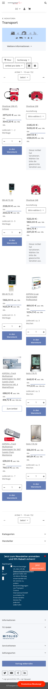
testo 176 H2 (31, 444)
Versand (27, 679)
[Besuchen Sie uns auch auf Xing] (18, 673)
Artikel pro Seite (12, 65)
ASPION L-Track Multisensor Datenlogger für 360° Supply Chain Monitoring (11, 449)
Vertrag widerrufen (24, 663)
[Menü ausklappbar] (3, 1)
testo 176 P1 (31, 373)
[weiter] (43, 77)
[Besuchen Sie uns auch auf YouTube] (11, 673)
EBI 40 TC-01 (7, 294)
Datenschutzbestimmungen (23, 571)
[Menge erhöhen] (20, 141)
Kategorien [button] (8, 534)
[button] (46, 3)
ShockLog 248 (32, 200)
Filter (8, 60)
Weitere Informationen (18, 46)
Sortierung (22, 60)
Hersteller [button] (7, 541)
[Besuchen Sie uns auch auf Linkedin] (24, 673)
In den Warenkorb (12, 150)
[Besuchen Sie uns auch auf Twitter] (5, 673)
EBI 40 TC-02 (7, 200)
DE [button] (16, 8)
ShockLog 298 (32, 106)
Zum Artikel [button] (12, 408)
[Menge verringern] (4, 141)
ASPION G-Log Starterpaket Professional (32, 297)
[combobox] (36, 116)
